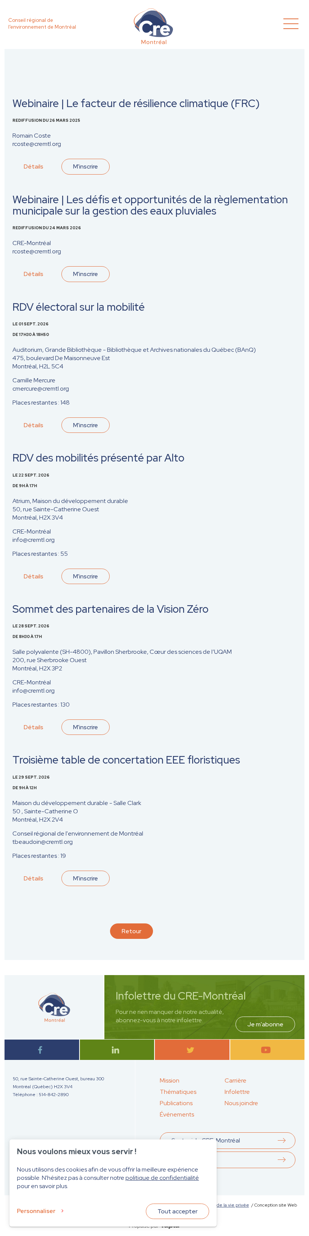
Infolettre (237, 1092)
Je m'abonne (265, 1024)
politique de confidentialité (162, 1178)
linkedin (117, 1050)
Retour (131, 931)
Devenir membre (193, 1160)
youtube (267, 1050)
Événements (177, 1114)
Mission (169, 1080)
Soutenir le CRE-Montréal (205, 1140)
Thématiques (178, 1092)
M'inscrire (85, 166)
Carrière (235, 1080)
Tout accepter (177, 1211)
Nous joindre (241, 1103)
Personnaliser (36, 1211)
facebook (41, 1050)
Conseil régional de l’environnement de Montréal (42, 23)
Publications (176, 1103)
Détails (33, 166)
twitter (192, 1050)
